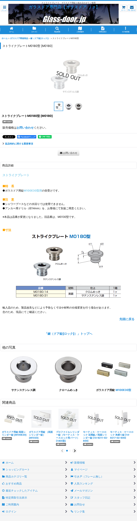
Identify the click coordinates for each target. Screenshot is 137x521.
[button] (4, 8)
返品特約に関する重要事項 (19, 143)
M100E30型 (123, 390)
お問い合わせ (25, 127)
